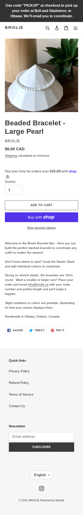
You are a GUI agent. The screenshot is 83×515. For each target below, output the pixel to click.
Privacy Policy (19, 371)
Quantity (10, 181)
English (40, 475)
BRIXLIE (14, 27)
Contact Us (17, 406)
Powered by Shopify (52, 500)
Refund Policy (19, 383)
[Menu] (75, 28)
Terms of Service (21, 394)
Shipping (11, 155)
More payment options (41, 227)
